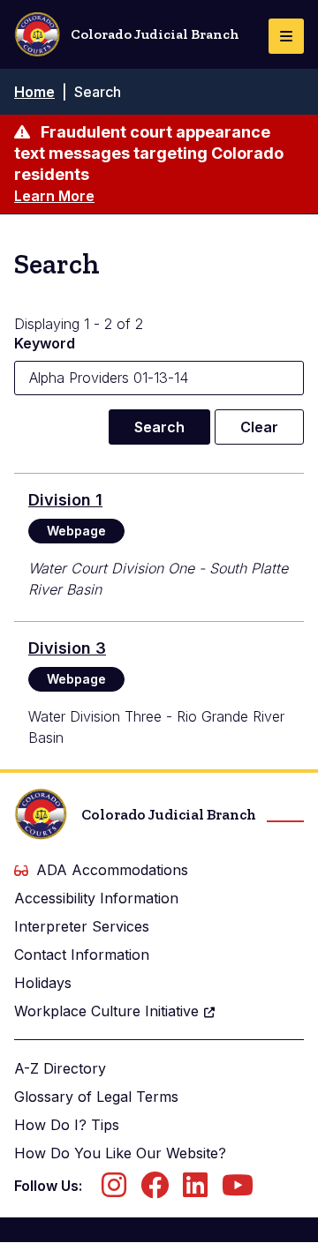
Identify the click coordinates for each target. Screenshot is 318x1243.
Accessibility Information (96, 898)
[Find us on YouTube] (238, 1190)
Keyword (44, 343)
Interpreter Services (81, 926)
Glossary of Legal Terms (96, 1096)
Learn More (54, 196)
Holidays (43, 983)
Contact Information (81, 954)
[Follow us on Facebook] (154, 1190)
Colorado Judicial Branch (155, 34)
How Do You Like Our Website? (120, 1153)
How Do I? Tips (66, 1125)
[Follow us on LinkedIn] (195, 1190)
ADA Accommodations (112, 870)
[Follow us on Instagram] (114, 1190)
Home (34, 92)
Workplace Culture (106, 1011)
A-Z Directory (60, 1068)
